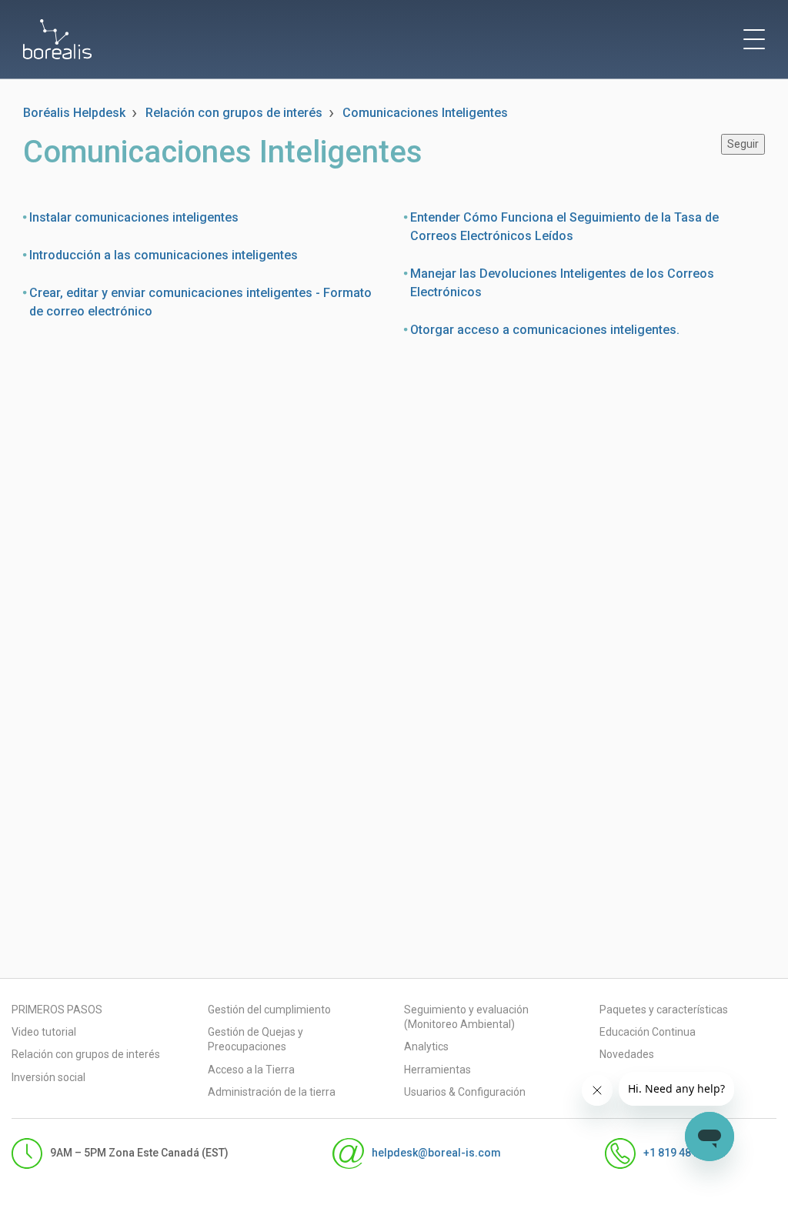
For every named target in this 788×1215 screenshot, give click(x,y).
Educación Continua (647, 1032)
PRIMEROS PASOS (57, 1009)
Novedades (626, 1054)
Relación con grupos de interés (233, 112)
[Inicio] (57, 39)
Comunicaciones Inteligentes (425, 112)
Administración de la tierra (272, 1092)
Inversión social (48, 1077)
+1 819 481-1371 (684, 1153)
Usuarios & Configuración (465, 1092)
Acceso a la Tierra (251, 1069)
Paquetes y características (663, 1009)
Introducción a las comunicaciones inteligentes (163, 255)
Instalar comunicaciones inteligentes (134, 217)
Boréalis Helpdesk (74, 112)
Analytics (426, 1046)
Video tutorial (44, 1032)
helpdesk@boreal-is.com (436, 1153)
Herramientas (437, 1069)
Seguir (743, 144)
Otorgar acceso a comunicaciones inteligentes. (544, 329)
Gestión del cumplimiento (269, 1009)
